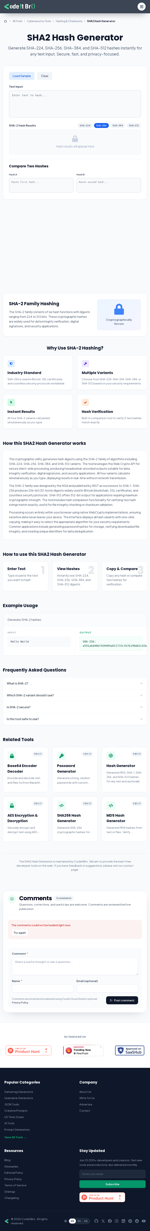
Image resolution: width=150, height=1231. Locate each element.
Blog (7, 1160)
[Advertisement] (75, 242)
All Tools (17, 21)
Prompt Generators (17, 1129)
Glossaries (11, 1166)
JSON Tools (11, 1104)
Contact (84, 1110)
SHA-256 (101, 125)
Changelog (11, 1197)
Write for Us (87, 1098)
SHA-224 (85, 125)
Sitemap (9, 1191)
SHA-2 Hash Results (22, 125)
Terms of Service (15, 1185)
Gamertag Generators (18, 1091)
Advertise (85, 1104)
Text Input (16, 86)
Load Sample (22, 76)
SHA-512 (134, 125)
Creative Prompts (15, 1110)
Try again (20, 932)
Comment (26, 953)
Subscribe (112, 1184)
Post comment (124, 1000)
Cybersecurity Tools (39, 21)
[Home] (5, 21)
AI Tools (9, 1123)
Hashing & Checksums (69, 21)
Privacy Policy (20, 1002)
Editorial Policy (13, 1172)
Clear (44, 76)
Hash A (13, 174)
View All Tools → (15, 1137)
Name (23, 981)
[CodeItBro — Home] (19, 6)
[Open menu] (142, 7)
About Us (85, 1091)
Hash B (80, 174)
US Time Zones (14, 1117)
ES (79, 1221)
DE (86, 1221)
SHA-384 (117, 125)
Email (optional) (87, 981)
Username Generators (18, 1098)
